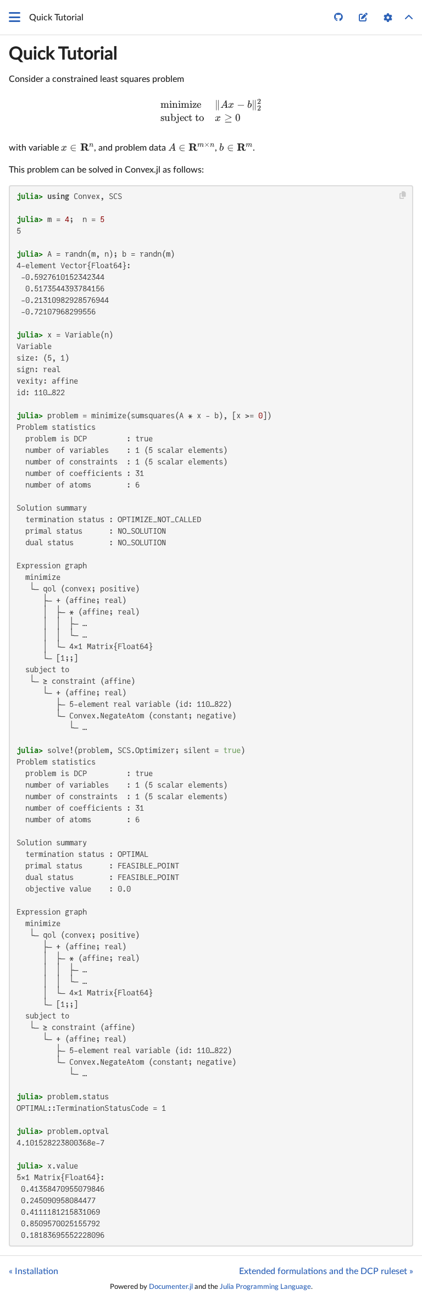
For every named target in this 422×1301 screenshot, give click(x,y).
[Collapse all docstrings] (408, 17)
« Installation (33, 1271)
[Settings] (388, 17)
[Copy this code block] (403, 195)
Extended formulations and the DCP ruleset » (326, 1271)
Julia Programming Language (265, 1286)
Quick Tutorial (63, 54)
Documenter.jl (171, 1286)
